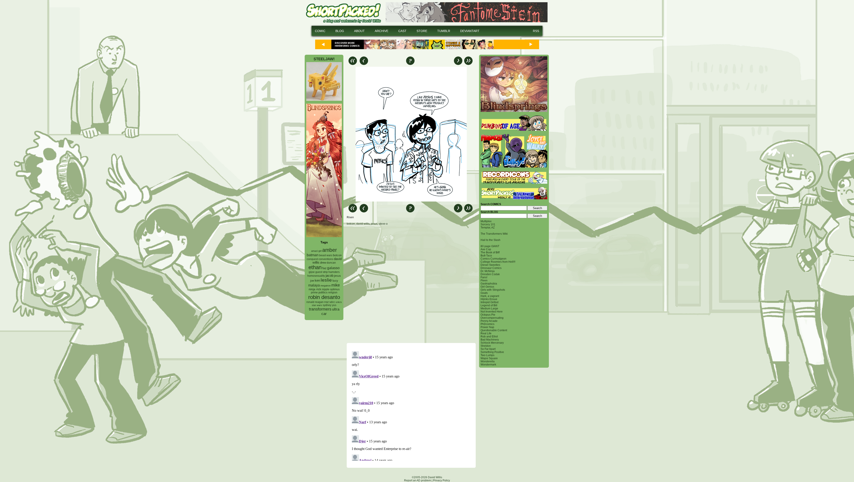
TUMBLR (443, 31)
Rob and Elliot (489, 336)
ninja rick (315, 289)
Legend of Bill (489, 305)
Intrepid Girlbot (489, 302)
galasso (333, 268)
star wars (317, 305)
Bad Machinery (490, 339)
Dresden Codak (490, 274)
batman (312, 255)
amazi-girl (316, 251)
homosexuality (316, 275)
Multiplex (486, 221)
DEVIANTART (469, 31)
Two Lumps (487, 355)
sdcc (332, 302)
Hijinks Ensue (489, 299)
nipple (325, 289)
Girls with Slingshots (493, 289)
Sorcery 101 (488, 224)
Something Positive (492, 352)
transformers (320, 309)
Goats (484, 292)
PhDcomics (487, 324)
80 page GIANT (490, 246)
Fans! (484, 277)
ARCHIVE (381, 31)
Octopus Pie (488, 314)
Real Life (486, 333)
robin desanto (324, 297)
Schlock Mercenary (492, 342)
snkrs (339, 302)
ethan (315, 267)
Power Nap (487, 327)
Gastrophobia (489, 283)
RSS (536, 31)
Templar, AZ (488, 227)
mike (335, 285)
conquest (312, 259)
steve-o (383, 223)
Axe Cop (486, 249)
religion (332, 292)
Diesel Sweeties (490, 264)
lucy (335, 280)
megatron (325, 285)
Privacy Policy (441, 480)
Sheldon (486, 345)
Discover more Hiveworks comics (347, 44)
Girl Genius (487, 286)
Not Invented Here (492, 311)
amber (329, 250)
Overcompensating (492, 317)
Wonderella (488, 361)
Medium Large (489, 308)
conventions (325, 259)
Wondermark (488, 364)
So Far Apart (488, 349)
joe (312, 280)
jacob (329, 275)
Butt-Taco (486, 255)
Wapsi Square (489, 358)
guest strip (321, 272)
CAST (402, 31)
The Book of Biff (490, 252)
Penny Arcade (489, 321)
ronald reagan (315, 302)
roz (326, 302)
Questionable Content (494, 330)
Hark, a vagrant (490, 296)
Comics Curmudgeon (493, 258)
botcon (337, 255)
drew (323, 262)
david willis (363, 223)
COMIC (320, 31)
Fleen (484, 280)
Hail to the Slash (490, 240)
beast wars (325, 255)
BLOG (339, 31)
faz (324, 268)
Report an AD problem (417, 480)
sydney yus (329, 305)
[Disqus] (411, 284)
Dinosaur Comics (491, 268)
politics (323, 292)
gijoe (312, 272)
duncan (331, 262)
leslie (326, 279)
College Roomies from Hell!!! (498, 261)
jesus (337, 275)
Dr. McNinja (488, 271)
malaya (314, 285)
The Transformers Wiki (494, 233)
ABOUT (359, 31)
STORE (422, 31)
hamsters (334, 271)
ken (317, 280)
